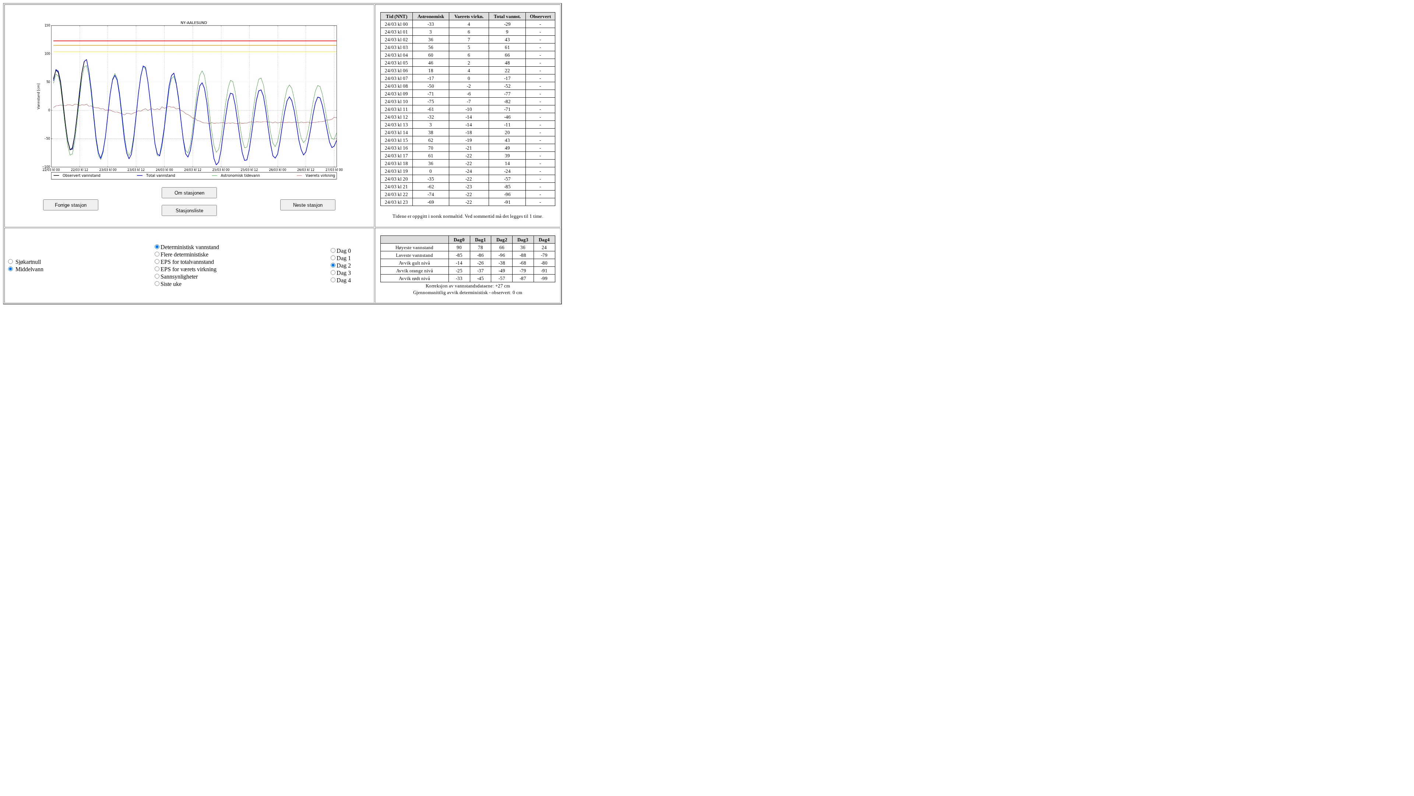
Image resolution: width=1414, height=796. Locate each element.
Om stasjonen (189, 193)
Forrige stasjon (71, 205)
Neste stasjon (308, 205)
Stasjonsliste (189, 210)
